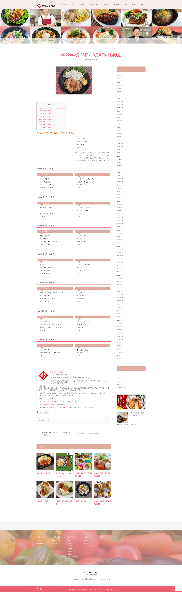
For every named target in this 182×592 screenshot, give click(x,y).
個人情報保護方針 (41, 543)
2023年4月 (120, 204)
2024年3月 (120, 169)
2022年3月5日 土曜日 (44, 124)
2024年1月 (120, 175)
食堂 (73, 4)
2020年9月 (120, 304)
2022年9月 (120, 227)
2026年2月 (120, 95)
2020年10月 (120, 301)
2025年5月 (120, 124)
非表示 (53, 104)
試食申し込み (94, 4)
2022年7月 (120, 233)
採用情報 (117, 4)
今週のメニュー (95, 59)
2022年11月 (120, 220)
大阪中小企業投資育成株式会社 (47, 404)
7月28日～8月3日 (42, 501)
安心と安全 (63, 4)
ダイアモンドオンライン (45, 401)
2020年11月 (120, 297)
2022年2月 (120, 249)
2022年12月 (120, 217)
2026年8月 (120, 75)
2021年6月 (120, 275)
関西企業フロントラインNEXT (58, 407)
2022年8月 (120, 230)
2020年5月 (120, 317)
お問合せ (38, 546)
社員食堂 (119, 384)
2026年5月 (120, 85)
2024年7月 (120, 156)
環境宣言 (54, 543)
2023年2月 (120, 210)
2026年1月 (120, 98)
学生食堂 (70, 546)
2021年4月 (120, 281)
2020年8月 (120, 307)
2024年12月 (120, 140)
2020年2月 (120, 326)
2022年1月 (120, 252)
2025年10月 (120, 108)
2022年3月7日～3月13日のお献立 (88, 434)
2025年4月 (120, 127)
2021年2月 (120, 288)
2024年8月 (120, 153)
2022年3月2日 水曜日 (44, 116)
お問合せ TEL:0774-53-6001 (134, 4)
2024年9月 (120, 149)
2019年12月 (120, 333)
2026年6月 (120, 82)
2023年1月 (120, 214)
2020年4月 (120, 320)
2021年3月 (120, 284)
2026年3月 (120, 92)
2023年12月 (120, 178)
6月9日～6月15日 (80, 501)
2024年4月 (120, 165)
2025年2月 (120, 133)
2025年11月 (120, 104)
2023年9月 (120, 188)
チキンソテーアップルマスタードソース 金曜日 (52, 108)
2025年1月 (120, 137)
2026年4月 (120, 88)
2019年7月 (120, 349)
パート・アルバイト (89, 546)
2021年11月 (120, 259)
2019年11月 (120, 336)
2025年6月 (120, 120)
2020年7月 (120, 310)
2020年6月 (120, 313)
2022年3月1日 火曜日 (44, 113)
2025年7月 (120, 117)
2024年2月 (120, 172)
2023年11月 (120, 182)
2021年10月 (120, 262)
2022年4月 (120, 243)
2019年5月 (120, 355)
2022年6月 (120, 236)
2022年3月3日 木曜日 (44, 119)
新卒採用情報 (87, 543)
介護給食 (82, 4)
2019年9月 (120, 342)
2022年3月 (120, 246)
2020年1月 (120, 329)
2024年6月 (120, 159)
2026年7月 (120, 79)
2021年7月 (120, 272)
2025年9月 (120, 111)
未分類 (118, 381)
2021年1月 (120, 291)
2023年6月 (120, 198)
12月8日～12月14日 (43, 473)
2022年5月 (120, 239)
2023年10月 (120, 185)
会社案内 (106, 4)
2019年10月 (120, 339)
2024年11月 (120, 143)
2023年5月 (120, 201)
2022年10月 (120, 223)
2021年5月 (120, 278)
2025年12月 (120, 101)
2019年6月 (120, 352)
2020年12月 (120, 294)
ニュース (101, 540)
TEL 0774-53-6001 (73, 556)
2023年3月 (120, 207)
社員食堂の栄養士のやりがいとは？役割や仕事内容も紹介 (56, 433)
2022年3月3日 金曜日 (44, 122)
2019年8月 (120, 346)
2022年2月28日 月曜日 (45, 111)
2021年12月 (120, 256)
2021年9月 (120, 265)
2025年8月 (120, 114)
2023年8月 (120, 191)
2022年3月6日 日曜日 (44, 127)
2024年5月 (120, 162)
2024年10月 (120, 146)
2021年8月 (120, 268)
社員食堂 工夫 (121, 387)
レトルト (119, 374)
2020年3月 (120, 323)
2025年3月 (120, 130)
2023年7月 (120, 194)
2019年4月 (120, 358)
